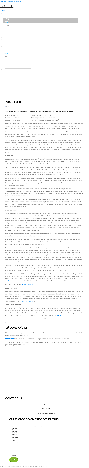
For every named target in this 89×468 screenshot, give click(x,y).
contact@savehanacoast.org (14, 1)
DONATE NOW (9, 339)
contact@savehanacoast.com (46, 413)
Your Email (14, 431)
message (14, 440)
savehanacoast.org (11, 281)
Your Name (14, 428)
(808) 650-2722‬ (3, 1)
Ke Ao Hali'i (6, 6)
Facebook (14, 424)
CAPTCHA (14, 455)
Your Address (15, 437)
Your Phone (14, 434)
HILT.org (59, 315)
